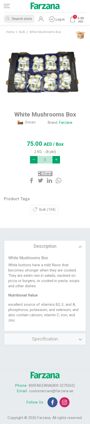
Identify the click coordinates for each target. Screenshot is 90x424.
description (45, 246)
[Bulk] (80, 35)
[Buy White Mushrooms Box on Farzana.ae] (45, 70)
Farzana (65, 122)
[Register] (41, 20)
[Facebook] (52, 402)
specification (45, 339)
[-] (34, 160)
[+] (56, 160)
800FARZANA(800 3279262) (52, 385)
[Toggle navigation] (11, 6)
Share (47, 174)
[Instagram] (64, 402)
